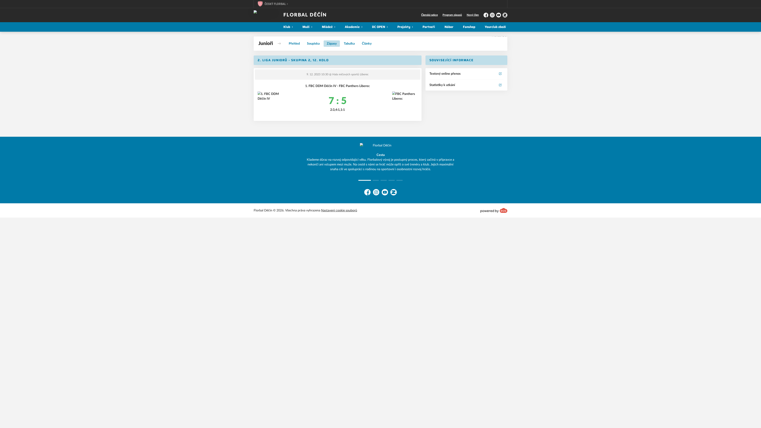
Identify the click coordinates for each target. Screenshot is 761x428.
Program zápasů (452, 15)
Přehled (294, 43)
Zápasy (332, 43)
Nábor (449, 26)
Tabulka (349, 43)
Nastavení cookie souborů (339, 210)
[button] (361, 180)
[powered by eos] (493, 210)
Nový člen (473, 15)
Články (367, 43)
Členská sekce (429, 15)
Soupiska (313, 43)
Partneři (429, 26)
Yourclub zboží (495, 26)
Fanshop (469, 26)
